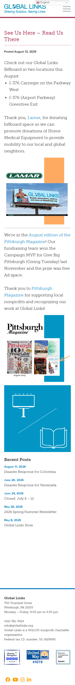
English (44, 2)
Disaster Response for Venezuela (30, 485)
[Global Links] (25, 9)
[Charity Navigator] (12, 657)
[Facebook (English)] (7, 680)
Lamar (34, 117)
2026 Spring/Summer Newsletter (30, 512)
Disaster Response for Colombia (30, 472)
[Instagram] (22, 680)
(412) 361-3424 (14, 621)
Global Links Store (18, 525)
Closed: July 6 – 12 (19, 498)
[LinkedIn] (29, 680)
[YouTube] (15, 680)
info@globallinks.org (18, 625)
